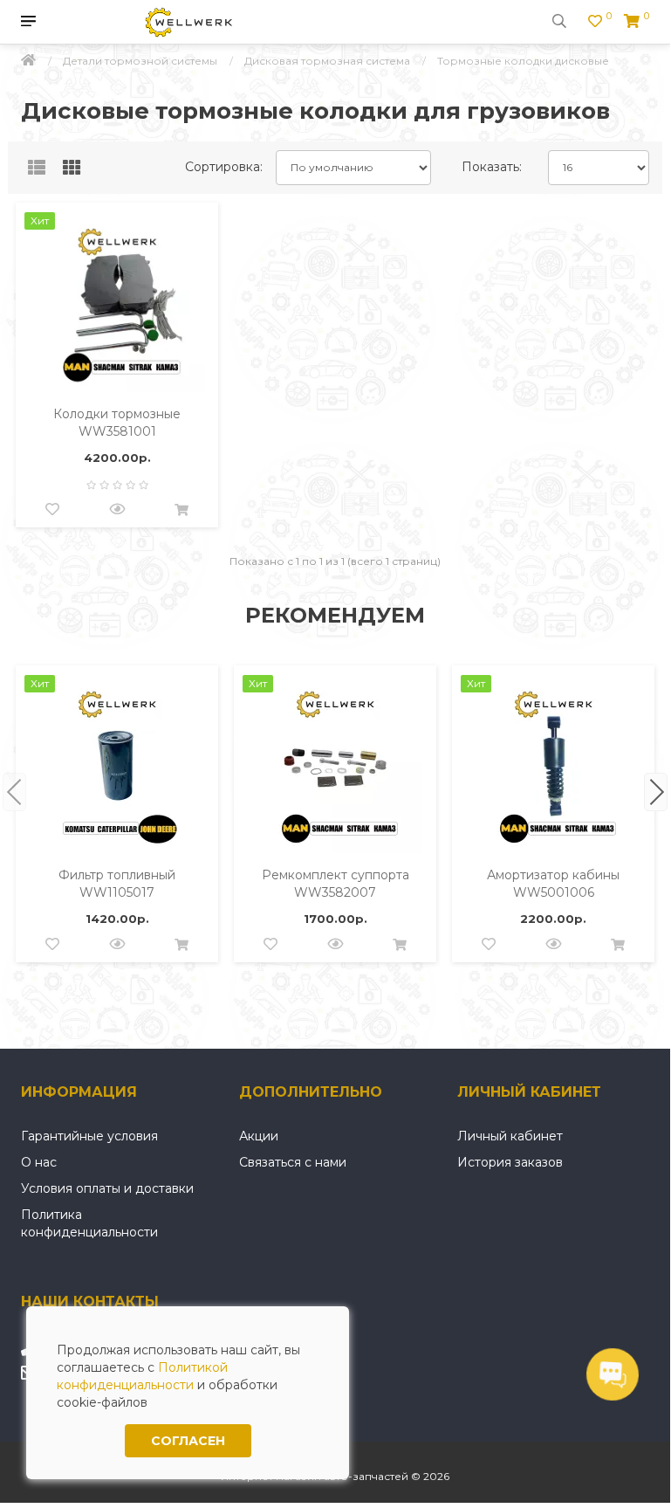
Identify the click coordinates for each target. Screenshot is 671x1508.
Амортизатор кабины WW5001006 (553, 883)
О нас (39, 1162)
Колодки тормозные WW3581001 (117, 422)
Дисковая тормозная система (327, 60)
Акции (258, 1136)
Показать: (492, 167)
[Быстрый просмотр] (117, 510)
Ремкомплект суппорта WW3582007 (335, 883)
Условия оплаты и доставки (107, 1188)
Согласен (188, 1441)
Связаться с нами (292, 1162)
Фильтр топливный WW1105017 (116, 883)
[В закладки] (52, 510)
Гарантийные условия (89, 1136)
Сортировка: (224, 167)
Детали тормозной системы (140, 60)
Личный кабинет (510, 1136)
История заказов (510, 1162)
